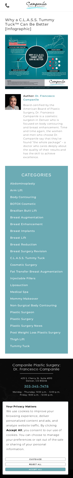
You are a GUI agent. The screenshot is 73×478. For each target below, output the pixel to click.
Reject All (35, 464)
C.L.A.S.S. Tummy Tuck (27, 258)
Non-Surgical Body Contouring (33, 305)
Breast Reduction (23, 244)
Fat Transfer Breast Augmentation (36, 271)
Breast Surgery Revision (28, 251)
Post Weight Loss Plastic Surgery (35, 332)
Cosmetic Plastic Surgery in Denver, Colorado (36, 6)
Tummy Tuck (20, 346)
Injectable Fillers (22, 278)
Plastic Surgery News (26, 325)
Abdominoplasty (22, 183)
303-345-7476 (36, 386)
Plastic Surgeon (22, 312)
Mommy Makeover (24, 298)
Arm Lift (16, 190)
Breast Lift (18, 237)
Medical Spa (19, 292)
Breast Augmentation (26, 217)
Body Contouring (23, 197)
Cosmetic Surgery (23, 264)
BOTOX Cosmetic (23, 203)
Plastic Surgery (21, 319)
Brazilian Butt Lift (23, 210)
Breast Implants (22, 231)
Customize (35, 459)
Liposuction (19, 285)
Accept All (35, 469)
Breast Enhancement (26, 224)
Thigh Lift (17, 339)
